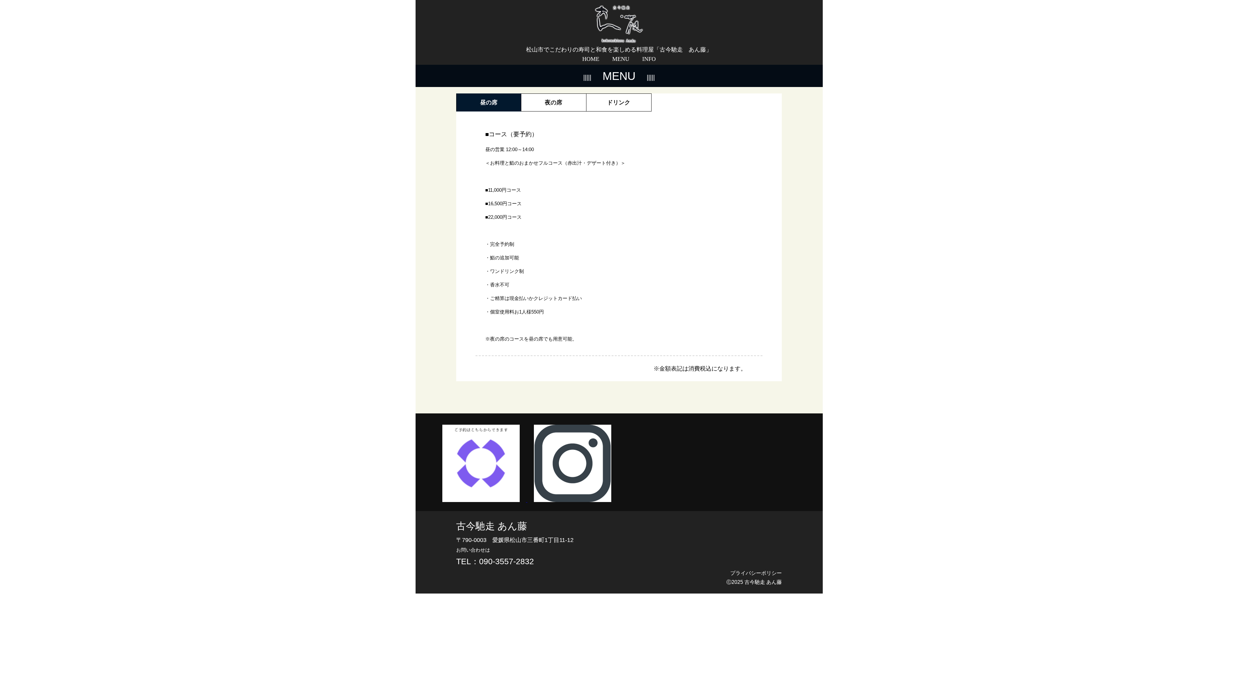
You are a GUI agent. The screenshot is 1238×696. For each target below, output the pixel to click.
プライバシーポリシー (756, 573)
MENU (620, 59)
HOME (590, 59)
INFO (649, 59)
